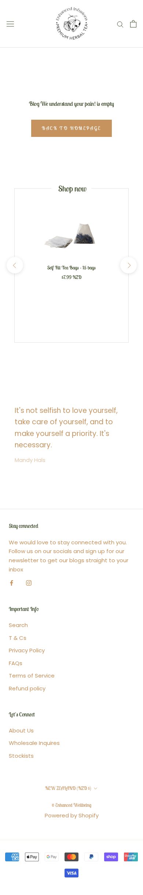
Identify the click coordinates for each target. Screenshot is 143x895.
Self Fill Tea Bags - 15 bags (71, 268)
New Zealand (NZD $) (68, 788)
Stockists (21, 756)
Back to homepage (71, 128)
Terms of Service (32, 675)
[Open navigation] (10, 24)
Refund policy (27, 688)
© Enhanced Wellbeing (71, 805)
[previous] (14, 265)
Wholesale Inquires (34, 743)
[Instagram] (29, 583)
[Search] (120, 23)
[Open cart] (133, 23)
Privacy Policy (27, 650)
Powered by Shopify (72, 815)
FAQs (15, 663)
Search (18, 625)
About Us (21, 730)
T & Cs (17, 638)
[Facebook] (11, 583)
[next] (128, 265)
